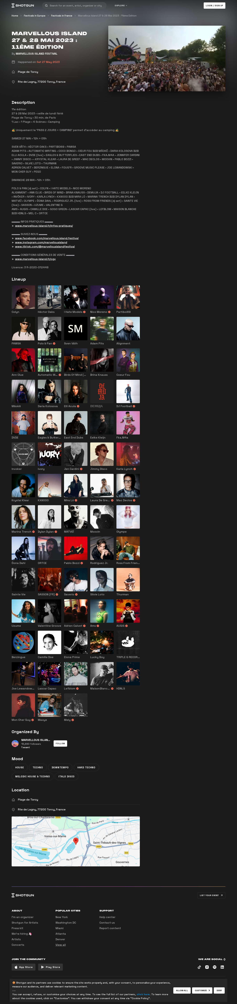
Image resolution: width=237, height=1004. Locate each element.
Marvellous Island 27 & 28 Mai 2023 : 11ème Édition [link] (107, 15)
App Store (26, 967)
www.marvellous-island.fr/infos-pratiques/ (44, 226)
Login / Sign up (214, 5)
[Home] (23, 5)
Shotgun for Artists (25, 922)
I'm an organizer (22, 917)
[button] (60, 743)
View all (61, 945)
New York (62, 917)
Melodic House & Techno (32, 776)
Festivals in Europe (34, 15)
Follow (60, 743)
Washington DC (66, 922)
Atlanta (61, 934)
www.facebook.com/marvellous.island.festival (47, 238)
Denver (60, 939)
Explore (120, 5)
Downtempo (60, 767)
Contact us (107, 922)
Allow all (182, 990)
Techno (38, 767)
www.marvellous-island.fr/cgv (35, 259)
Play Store (53, 967)
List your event (209, 895)
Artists (16, 939)
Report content (110, 928)
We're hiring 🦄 (22, 934)
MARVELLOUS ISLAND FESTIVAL (36, 53)
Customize (201, 990)
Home (15, 15)
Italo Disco (66, 776)
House (19, 767)
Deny (219, 990)
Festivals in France (61, 15)
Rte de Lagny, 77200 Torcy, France (42, 809)
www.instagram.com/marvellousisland (41, 242)
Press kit (17, 928)
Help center (107, 917)
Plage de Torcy (28, 799)
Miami (60, 928)
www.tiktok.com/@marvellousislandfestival (45, 246)
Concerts (18, 945)
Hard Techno (86, 767)
